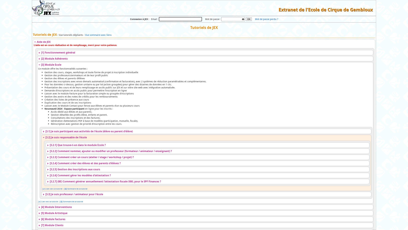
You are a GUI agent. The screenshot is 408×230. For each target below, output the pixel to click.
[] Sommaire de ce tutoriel (75, 189)
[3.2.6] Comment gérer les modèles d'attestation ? (80, 175)
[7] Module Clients (51, 225)
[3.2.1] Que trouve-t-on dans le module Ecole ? (77, 145)
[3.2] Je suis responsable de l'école (66, 137)
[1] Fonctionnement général (57, 52)
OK (249, 19)
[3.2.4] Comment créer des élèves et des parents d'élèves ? (85, 163)
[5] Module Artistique (53, 213)
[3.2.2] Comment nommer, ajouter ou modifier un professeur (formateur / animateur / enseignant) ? (110, 151)
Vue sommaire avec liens (98, 34)
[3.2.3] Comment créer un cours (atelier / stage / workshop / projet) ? (91, 157)
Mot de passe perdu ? (266, 19)
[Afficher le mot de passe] (243, 19)
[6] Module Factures (52, 219)
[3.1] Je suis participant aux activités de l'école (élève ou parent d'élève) (89, 131)
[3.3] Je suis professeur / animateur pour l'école (74, 194)
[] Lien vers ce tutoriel (52, 189)
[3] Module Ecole (50, 64)
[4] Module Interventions (56, 207)
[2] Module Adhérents (54, 58)
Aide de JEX (43, 42)
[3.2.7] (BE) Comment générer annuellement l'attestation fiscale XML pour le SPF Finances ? (105, 181)
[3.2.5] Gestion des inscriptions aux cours (74, 169)
